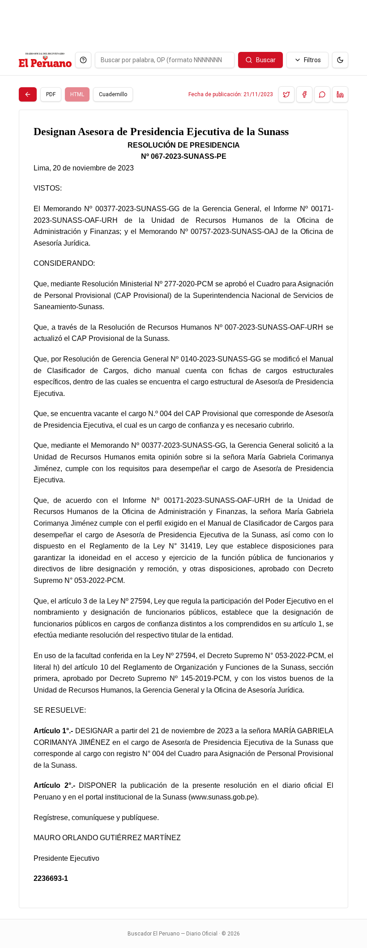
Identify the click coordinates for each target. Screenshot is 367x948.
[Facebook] (304, 94)
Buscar (266, 60)
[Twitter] (286, 94)
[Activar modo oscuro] (340, 60)
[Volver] (28, 94)
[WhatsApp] (322, 94)
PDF (50, 94)
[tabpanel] (183, 509)
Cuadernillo (113, 94)
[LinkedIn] (340, 94)
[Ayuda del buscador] (83, 60)
